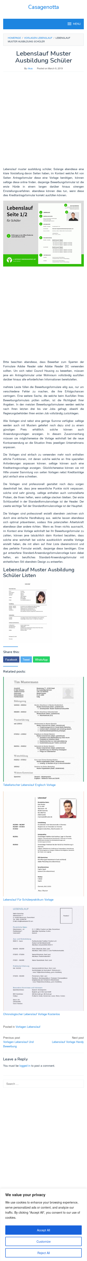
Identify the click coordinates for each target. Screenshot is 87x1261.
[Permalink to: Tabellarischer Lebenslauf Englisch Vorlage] (43, 729)
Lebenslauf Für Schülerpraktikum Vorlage (28, 899)
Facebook (11, 659)
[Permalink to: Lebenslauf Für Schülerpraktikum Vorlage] (43, 843)
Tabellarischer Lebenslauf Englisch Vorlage (29, 785)
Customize (44, 1241)
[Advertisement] (43, 121)
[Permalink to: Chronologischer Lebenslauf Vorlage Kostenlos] (43, 958)
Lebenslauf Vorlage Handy (68, 1040)
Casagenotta (43, 7)
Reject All (43, 1253)
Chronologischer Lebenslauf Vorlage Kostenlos (31, 1014)
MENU (77, 24)
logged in (24, 1066)
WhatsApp (41, 659)
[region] (43, 1224)
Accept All (43, 1230)
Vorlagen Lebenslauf (28, 1027)
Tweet (26, 659)
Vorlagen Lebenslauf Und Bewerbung (18, 1042)
